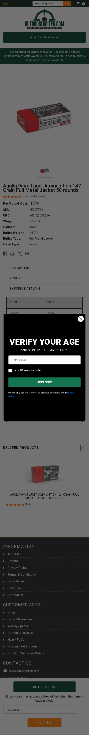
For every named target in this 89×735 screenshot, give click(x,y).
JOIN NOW (44, 382)
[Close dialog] (81, 319)
